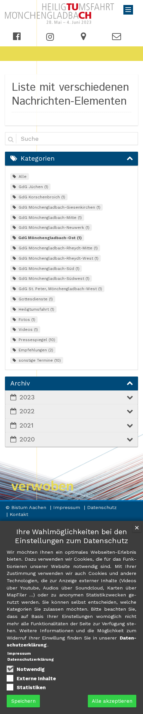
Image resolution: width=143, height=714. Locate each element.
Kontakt (19, 514)
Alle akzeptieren (112, 701)
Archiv (20, 383)
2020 (27, 439)
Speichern (23, 701)
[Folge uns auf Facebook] (17, 37)
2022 (27, 411)
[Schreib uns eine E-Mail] (116, 37)
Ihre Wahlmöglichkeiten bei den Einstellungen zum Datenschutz (71, 536)
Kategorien (38, 158)
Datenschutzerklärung (30, 659)
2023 (27, 397)
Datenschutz (102, 507)
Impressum (67, 507)
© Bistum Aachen (27, 507)
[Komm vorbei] (83, 37)
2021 (26, 425)
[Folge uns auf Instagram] (50, 36)
